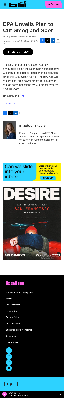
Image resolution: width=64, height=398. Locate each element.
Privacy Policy (12, 317)
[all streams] (60, 394)
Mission (9, 298)
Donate (55, 4)
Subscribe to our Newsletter (19, 330)
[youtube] (9, 368)
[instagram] (9, 356)
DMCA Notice (12, 342)
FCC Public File (13, 323)
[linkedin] (9, 362)
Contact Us (11, 336)
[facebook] (9, 350)
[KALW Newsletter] (32, 172)
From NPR (11, 103)
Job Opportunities (14, 305)
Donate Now (12, 311)
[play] (4, 394)
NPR (25, 95)
